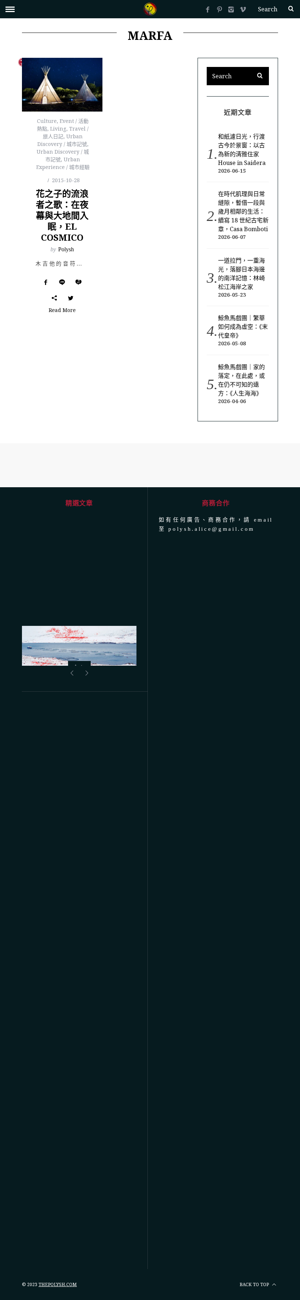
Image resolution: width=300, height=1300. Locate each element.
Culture (47, 120)
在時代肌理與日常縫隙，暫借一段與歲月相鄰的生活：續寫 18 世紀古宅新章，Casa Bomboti (243, 211)
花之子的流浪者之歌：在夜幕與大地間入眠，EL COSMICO (62, 215)
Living (58, 128)
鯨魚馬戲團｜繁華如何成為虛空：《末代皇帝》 (243, 326)
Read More (62, 310)
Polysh (66, 249)
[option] (79, 664)
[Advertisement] (79, 980)
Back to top (255, 1284)
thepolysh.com (57, 1284)
